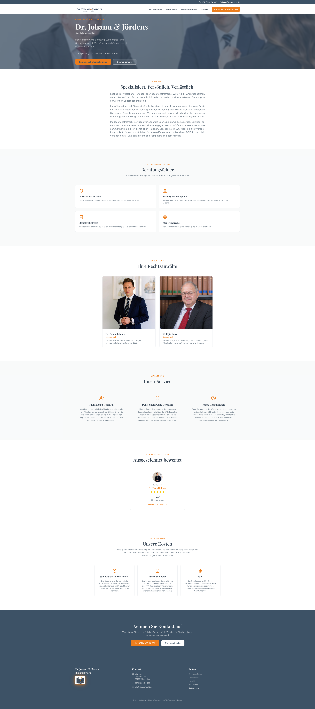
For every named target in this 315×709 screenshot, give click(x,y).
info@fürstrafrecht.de (231, 2)
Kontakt (204, 9)
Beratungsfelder (155, 9)
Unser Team (171, 9)
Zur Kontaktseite (173, 643)
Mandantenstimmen (189, 9)
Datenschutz (194, 688)
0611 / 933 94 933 (209, 2)
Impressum (193, 684)
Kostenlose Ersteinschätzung (226, 9)
